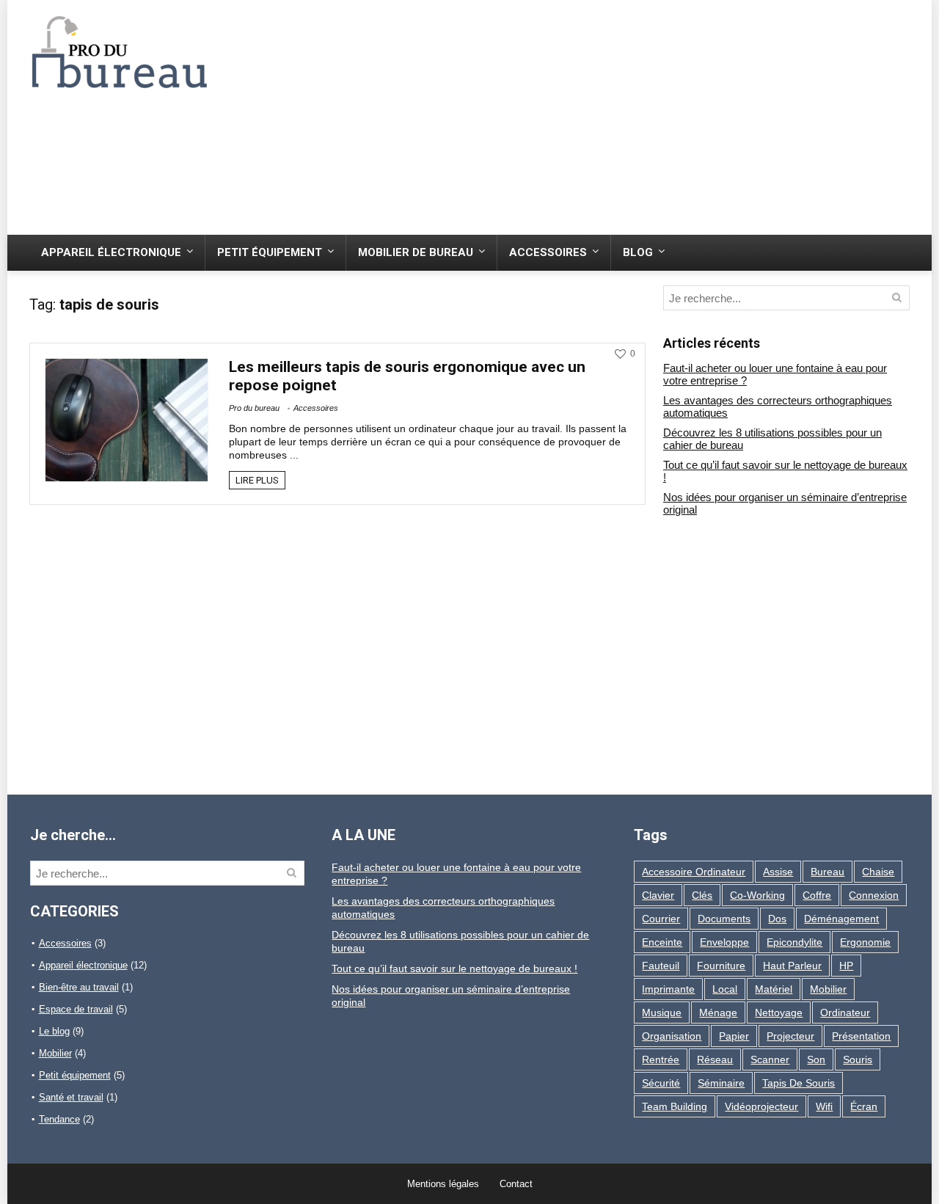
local (724, 989)
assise (778, 872)
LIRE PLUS (257, 480)
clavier (658, 895)
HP (846, 965)
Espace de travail (76, 1009)
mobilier (828, 989)
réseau (715, 1059)
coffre (817, 895)
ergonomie (865, 942)
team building (674, 1106)
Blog (638, 252)
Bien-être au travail (79, 987)
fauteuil (660, 965)
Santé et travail (71, 1097)
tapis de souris (798, 1083)
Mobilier (55, 1053)
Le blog (54, 1031)
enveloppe (724, 942)
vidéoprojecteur (761, 1106)
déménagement (841, 918)
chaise (878, 872)
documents (724, 918)
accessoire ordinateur (693, 872)
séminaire (721, 1083)
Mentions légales (443, 1183)
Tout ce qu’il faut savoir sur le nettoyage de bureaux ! (454, 968)
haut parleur (792, 965)
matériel (773, 989)
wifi (824, 1106)
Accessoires (548, 252)
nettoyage (779, 1012)
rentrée (660, 1059)
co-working (757, 895)
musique (662, 1012)
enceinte (662, 942)
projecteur (790, 1036)
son (816, 1059)
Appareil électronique (111, 252)
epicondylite (794, 942)
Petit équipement (269, 252)
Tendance (59, 1119)
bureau (827, 872)
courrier (661, 918)
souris (857, 1059)
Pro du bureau (254, 408)
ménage (718, 1012)
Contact (516, 1183)
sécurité (661, 1083)
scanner (769, 1059)
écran (863, 1106)
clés (702, 895)
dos (777, 918)
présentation (861, 1036)
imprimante (668, 989)
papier (734, 1036)
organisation (671, 1036)
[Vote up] (620, 354)
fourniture (721, 965)
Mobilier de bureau (415, 252)
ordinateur (845, 1012)
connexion (874, 895)
